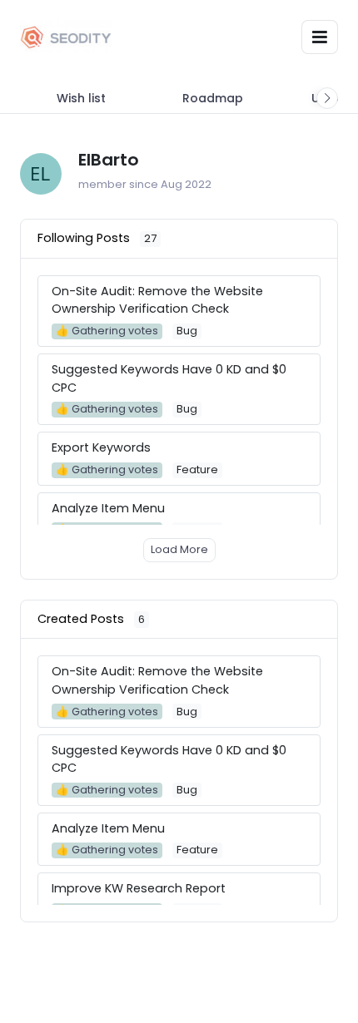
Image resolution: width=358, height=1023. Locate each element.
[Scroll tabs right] (327, 98)
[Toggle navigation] (319, 37)
